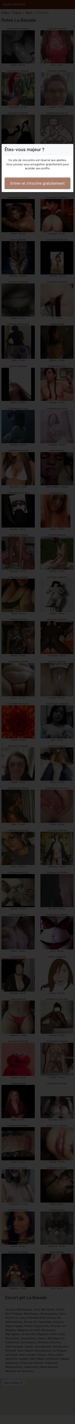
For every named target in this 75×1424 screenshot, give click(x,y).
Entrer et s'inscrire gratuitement (37, 183)
